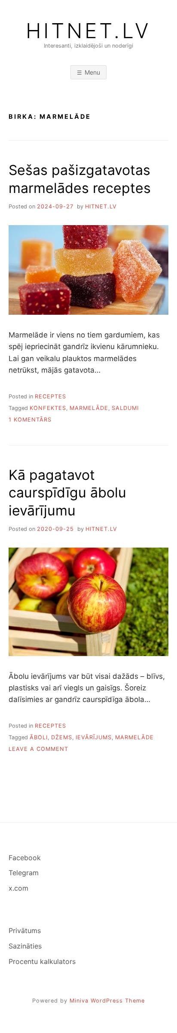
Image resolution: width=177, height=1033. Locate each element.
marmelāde (89, 408)
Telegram (24, 872)
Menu (92, 72)
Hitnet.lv (88, 31)
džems (61, 737)
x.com (18, 888)
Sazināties (25, 946)
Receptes (50, 396)
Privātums (25, 930)
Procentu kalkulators (42, 961)
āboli (39, 737)
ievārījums (94, 737)
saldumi (125, 408)
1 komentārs (30, 419)
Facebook (25, 857)
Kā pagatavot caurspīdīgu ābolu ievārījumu (67, 493)
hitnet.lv (101, 206)
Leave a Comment (38, 749)
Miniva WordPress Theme (107, 1000)
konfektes (48, 408)
